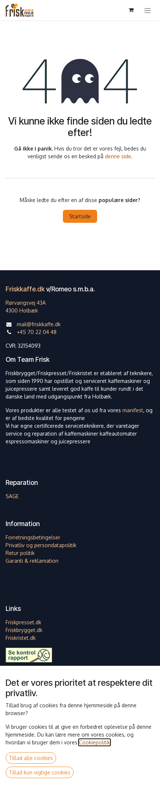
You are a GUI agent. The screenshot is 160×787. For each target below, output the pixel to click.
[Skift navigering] (147, 10)
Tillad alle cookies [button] (31, 758)
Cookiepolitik (94, 742)
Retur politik (20, 553)
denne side (118, 156)
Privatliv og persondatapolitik (41, 545)
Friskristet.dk (21, 638)
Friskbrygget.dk (24, 630)
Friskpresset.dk (23, 622)
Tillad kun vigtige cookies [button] (39, 772)
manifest (132, 410)
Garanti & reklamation (32, 561)
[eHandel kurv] (131, 10)
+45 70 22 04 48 (37, 332)
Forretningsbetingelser (33, 537)
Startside (80, 216)
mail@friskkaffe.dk (39, 324)
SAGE (12, 496)
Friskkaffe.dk (25, 289)
